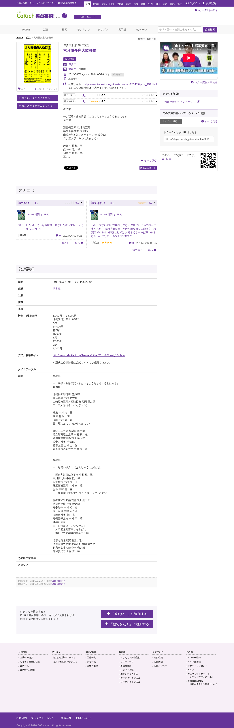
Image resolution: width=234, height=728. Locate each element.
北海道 (96, 4)
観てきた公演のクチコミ (65, 661)
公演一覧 (24, 665)
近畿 (143, 4)
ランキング (83, 29)
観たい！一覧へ (71, 242)
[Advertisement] (117, 700)
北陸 (128, 4)
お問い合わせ (83, 717)
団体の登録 (92, 665)
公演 (45, 29)
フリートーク (127, 661)
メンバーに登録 (169, 121)
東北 (104, 4)
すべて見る (211, 121)
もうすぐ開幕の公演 (30, 661)
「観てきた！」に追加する (129, 624)
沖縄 (172, 4)
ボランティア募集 (129, 674)
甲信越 (120, 4)
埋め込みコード (148, 168)
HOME (26, 29)
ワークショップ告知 (130, 682)
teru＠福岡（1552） (39, 214)
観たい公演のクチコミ (64, 657)
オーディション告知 (130, 678)
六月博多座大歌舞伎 (79, 50)
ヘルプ (191, 669)
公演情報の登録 (27, 669)
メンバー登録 (194, 657)
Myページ (141, 29)
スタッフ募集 (127, 669)
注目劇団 (158, 661)
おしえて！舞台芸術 (130, 657)
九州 (165, 4)
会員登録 (211, 3)
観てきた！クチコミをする (37, 105)
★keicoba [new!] (203, 682)
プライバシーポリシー (44, 717)
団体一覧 (91, 657)
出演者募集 (125, 665)
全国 (87, 4)
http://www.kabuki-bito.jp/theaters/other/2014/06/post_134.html (120, 84)
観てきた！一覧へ (143, 250)
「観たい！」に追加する (129, 614)
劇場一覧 (91, 661)
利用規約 (21, 717)
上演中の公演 (26, 657)
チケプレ (103, 29)
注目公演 (158, 657)
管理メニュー (86, 17)
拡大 (168, 158)
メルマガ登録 (194, 661)
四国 (158, 4)
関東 (112, 4)
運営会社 (66, 717)
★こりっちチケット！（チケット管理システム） (201, 675)
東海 (136, 4)
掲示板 (122, 29)
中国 (150, 4)
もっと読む (150, 160)
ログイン (194, 3)
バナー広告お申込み (208, 10)
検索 (64, 29)
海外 (180, 4)
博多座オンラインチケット (180, 101)
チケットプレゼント (197, 665)
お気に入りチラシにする (47, 89)
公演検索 (210, 29)
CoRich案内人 (58, 581)
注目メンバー (160, 665)
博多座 (72, 64)
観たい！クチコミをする (36, 98)
